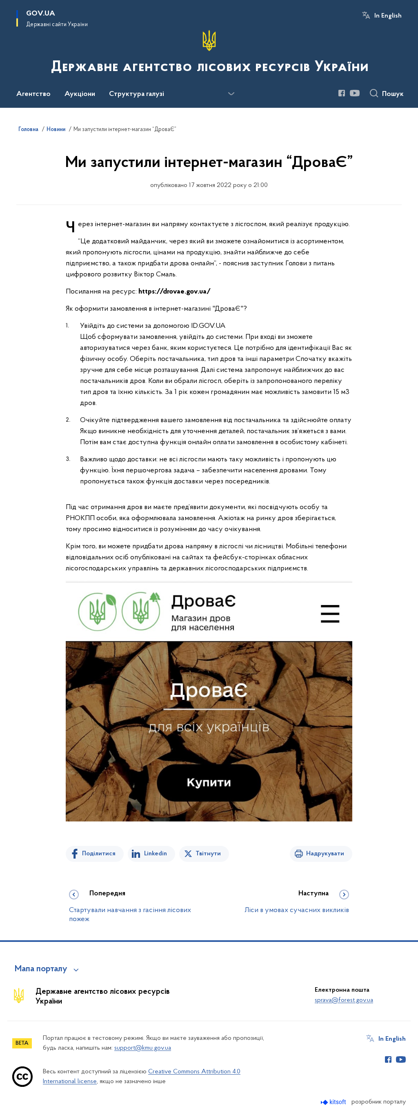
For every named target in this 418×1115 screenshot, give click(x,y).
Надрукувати (325, 853)
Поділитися (99, 853)
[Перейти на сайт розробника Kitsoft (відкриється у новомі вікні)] (334, 1102)
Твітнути (208, 853)
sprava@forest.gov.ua (344, 1000)
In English (388, 16)
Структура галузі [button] (136, 94)
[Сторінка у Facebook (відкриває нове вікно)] (342, 93)
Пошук (393, 94)
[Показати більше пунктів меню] (231, 94)
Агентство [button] (33, 94)
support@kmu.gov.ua (142, 1048)
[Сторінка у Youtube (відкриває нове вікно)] (355, 93)
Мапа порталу (41, 969)
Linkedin (155, 853)
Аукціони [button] (79, 94)
